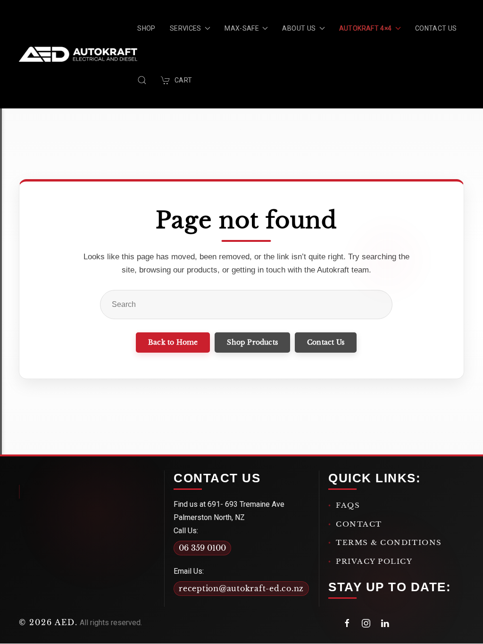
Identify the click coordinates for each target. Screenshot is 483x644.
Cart (183, 80)
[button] (142, 80)
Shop (146, 28)
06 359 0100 (202, 548)
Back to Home (173, 342)
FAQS (348, 505)
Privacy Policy (374, 561)
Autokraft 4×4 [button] (365, 28)
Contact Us (436, 28)
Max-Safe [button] (242, 28)
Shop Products (252, 342)
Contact (359, 524)
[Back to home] (78, 54)
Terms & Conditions (389, 542)
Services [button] (185, 28)
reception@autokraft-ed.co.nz (241, 588)
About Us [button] (299, 28)
